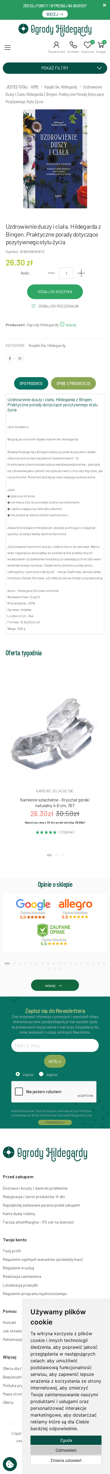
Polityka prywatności (20, 1385)
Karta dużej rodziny (19, 1213)
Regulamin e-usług (18, 1267)
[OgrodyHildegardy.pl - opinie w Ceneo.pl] (55, 934)
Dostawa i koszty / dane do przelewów (35, 1188)
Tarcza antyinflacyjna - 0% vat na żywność (38, 1222)
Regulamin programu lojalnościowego (35, 1293)
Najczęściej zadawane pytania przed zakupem (41, 1205)
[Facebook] (10, 358)
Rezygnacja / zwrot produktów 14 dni (34, 1196)
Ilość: (25, 273)
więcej (70, 324)
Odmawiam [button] (66, 1450)
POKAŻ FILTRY (55, 67)
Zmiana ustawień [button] (66, 1460)
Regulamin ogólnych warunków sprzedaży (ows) (43, 1259)
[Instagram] (20, 358)
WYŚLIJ (55, 1061)
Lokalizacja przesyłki (20, 1285)
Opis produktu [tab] (31, 383)
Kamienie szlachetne (55, 791)
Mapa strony (13, 1393)
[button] (56, 47)
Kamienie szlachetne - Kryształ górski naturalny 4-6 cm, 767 (55, 802)
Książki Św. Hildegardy (47, 345)
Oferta (8, 1402)
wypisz (52, 1074)
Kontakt (9, 1322)
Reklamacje (13, 1339)
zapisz (28, 1074)
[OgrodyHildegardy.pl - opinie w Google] (34, 909)
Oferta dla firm (15, 1368)
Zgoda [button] (66, 1440)
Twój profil (12, 1250)
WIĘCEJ (53, 14)
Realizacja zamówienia (22, 1276)
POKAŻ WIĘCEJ (55, 1122)
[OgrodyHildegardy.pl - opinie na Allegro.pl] (76, 909)
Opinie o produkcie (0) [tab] (73, 383)
